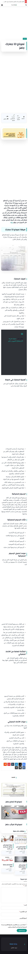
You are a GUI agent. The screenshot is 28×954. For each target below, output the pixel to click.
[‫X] (20, 764)
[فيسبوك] (23, 764)
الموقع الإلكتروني (23, 918)
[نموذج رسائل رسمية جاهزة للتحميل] (21, 859)
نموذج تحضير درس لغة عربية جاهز (21, 848)
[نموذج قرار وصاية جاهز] (7, 859)
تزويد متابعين (14, 947)
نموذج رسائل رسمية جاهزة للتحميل (22, 867)
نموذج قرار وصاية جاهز (7, 866)
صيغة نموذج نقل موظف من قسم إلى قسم (7, 847)
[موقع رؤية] (14, 4)
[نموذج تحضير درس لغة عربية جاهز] (21, 839)
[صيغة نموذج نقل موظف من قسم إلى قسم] (7, 838)
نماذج (25, 38)
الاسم (25, 905)
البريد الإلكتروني (23, 911)
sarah (13, 777)
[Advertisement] (14, 21)
